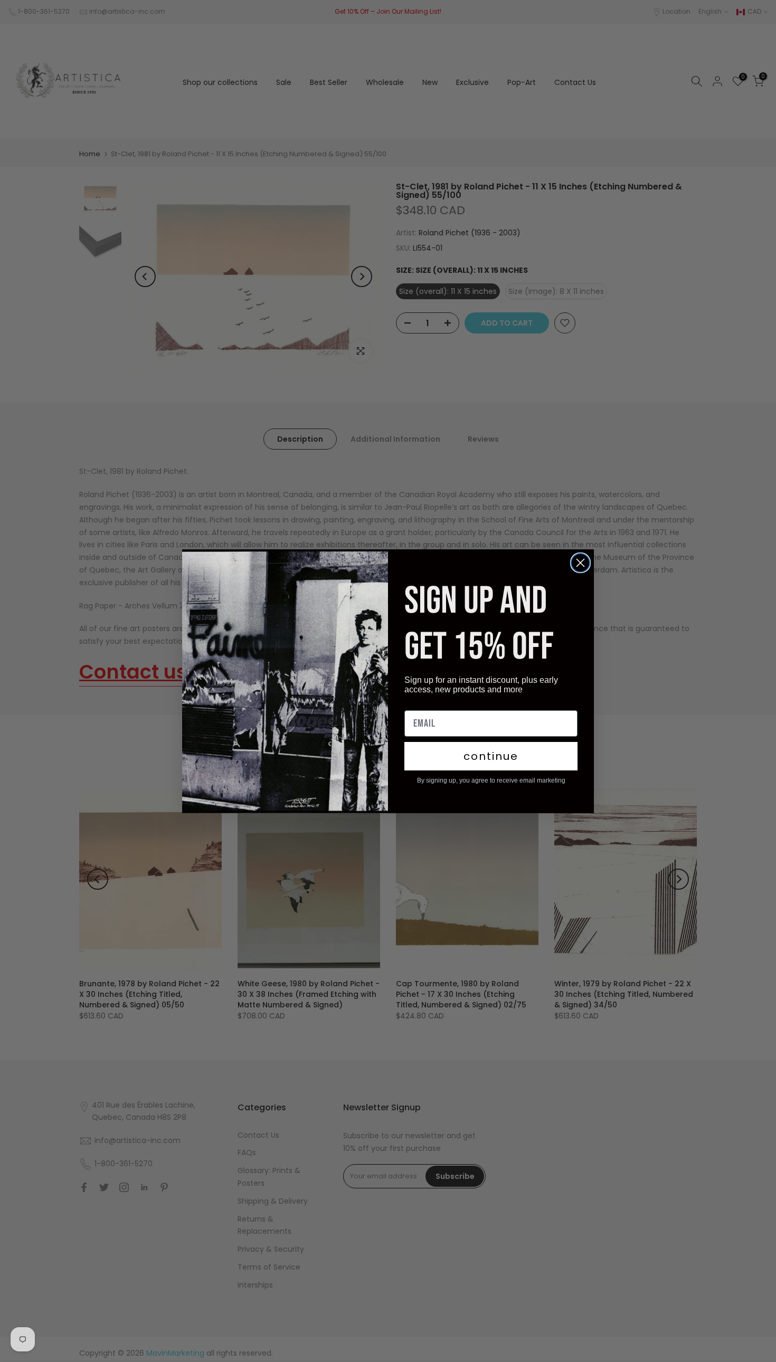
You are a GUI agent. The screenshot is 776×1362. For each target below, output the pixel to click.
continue (490, 756)
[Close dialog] (580, 563)
